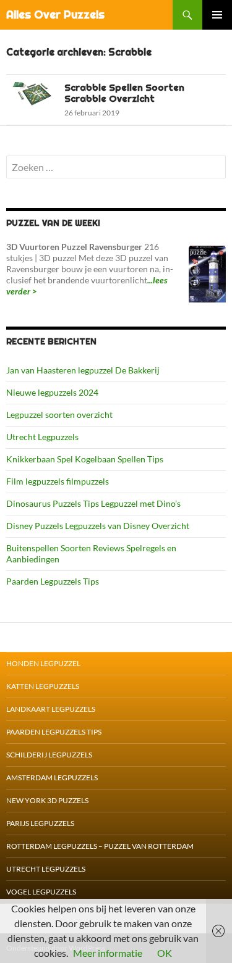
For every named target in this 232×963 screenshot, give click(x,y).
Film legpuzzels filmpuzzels (57, 481)
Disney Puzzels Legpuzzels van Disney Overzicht (97, 525)
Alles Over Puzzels (55, 14)
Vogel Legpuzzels (41, 891)
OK (164, 953)
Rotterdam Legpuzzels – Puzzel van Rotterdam (100, 846)
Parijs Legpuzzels (40, 823)
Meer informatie (107, 953)
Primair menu (217, 15)
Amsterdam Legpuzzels (52, 777)
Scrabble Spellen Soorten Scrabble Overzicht (124, 92)
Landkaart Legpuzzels (50, 709)
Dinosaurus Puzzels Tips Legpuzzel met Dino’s (93, 503)
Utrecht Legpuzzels (42, 436)
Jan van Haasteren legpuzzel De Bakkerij (83, 370)
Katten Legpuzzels (42, 686)
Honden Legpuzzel (43, 663)
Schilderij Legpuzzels (49, 754)
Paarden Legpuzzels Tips (52, 581)
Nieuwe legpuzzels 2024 (52, 392)
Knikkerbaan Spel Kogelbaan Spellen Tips (84, 459)
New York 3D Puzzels (47, 800)
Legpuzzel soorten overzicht (59, 414)
